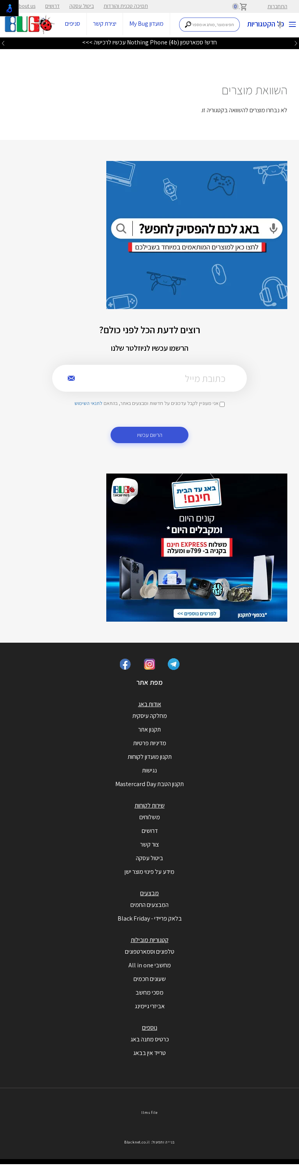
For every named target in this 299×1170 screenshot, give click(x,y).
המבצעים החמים (149, 905)
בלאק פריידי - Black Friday (150, 918)
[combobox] (209, 25)
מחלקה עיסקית (149, 716)
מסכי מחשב (149, 992)
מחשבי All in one (149, 965)
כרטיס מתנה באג (149, 1039)
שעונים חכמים (150, 979)
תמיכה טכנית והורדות (126, 5)
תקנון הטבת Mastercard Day (149, 784)
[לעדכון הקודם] (296, 43)
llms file (149, 1112)
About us (25, 5)
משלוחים (149, 817)
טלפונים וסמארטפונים (149, 951)
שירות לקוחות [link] (150, 805)
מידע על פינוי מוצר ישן (149, 872)
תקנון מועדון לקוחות (150, 757)
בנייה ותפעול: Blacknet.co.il (149, 1142)
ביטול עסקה (81, 5)
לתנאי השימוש (88, 403)
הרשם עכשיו (149, 434)
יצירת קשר (104, 23)
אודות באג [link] (149, 704)
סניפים (72, 23)
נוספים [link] (149, 1027)
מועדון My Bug (146, 23)
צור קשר (149, 844)
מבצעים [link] (149, 893)
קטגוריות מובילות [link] (150, 940)
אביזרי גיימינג (150, 1006)
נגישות (149, 770)
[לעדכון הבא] (3, 43)
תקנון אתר (149, 729)
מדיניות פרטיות (149, 743)
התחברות (277, 6)
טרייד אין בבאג (149, 1053)
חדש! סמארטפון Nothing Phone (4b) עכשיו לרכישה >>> (149, 42)
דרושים (52, 5)
